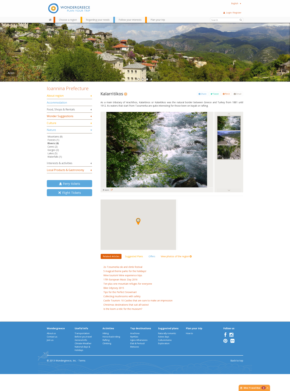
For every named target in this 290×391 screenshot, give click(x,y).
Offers (152, 256)
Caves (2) (52, 146)
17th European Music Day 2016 (120, 279)
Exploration (164, 343)
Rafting (106, 340)
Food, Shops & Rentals (61, 109)
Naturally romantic (167, 333)
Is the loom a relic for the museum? (122, 308)
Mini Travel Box (254, 387)
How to (189, 333)
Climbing (107, 343)
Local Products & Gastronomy (65, 170)
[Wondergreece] (69, 8)
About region (55, 95)
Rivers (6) (53, 143)
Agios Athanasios (139, 340)
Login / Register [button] (233, 12)
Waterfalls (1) (54, 156)
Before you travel (83, 336)
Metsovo (134, 346)
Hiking (106, 333)
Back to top (236, 360)
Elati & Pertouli (137, 343)
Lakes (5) (52, 153)
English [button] (236, 3)
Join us (50, 340)
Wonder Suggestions (60, 116)
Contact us (52, 336)
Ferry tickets (70, 184)
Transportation (82, 333)
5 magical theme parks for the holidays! (124, 271)
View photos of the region (175, 256)
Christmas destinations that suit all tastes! (126, 304)
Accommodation (57, 102)
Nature (51, 130)
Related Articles (111, 256)
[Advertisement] (69, 222)
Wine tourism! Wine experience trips (122, 275)
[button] (138, 221)
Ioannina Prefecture (68, 88)
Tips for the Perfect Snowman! (120, 292)
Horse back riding (111, 336)
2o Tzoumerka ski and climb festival (122, 266)
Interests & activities (59, 163)
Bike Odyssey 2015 (113, 287)
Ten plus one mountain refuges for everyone (127, 283)
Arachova (134, 333)
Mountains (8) (55, 136)
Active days (163, 336)
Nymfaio (134, 336)
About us (51, 333)
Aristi (11, 73)
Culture (51, 123)
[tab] (69, 96)
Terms (81, 360)
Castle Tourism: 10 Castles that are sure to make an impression (138, 300)
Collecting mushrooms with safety (121, 296)
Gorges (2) (53, 150)
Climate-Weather (83, 343)
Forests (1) (53, 139)
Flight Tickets (71, 193)
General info (81, 340)
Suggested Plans (134, 256)
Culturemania (165, 340)
